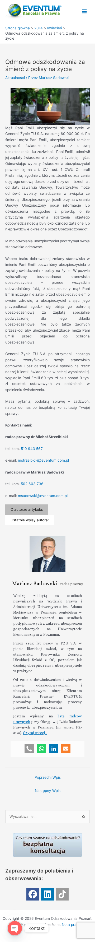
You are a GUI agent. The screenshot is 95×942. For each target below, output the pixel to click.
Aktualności (15, 78)
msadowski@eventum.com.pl (43, 496)
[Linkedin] (53, 748)
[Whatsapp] (41, 748)
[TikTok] (62, 894)
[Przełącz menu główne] (84, 11)
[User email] (65, 748)
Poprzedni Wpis (48, 777)
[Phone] (29, 748)
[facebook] (32, 894)
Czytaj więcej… (35, 733)
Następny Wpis (47, 790)
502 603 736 (32, 484)
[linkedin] (47, 894)
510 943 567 (32, 449)
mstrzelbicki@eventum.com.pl (43, 460)
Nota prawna (73, 924)
